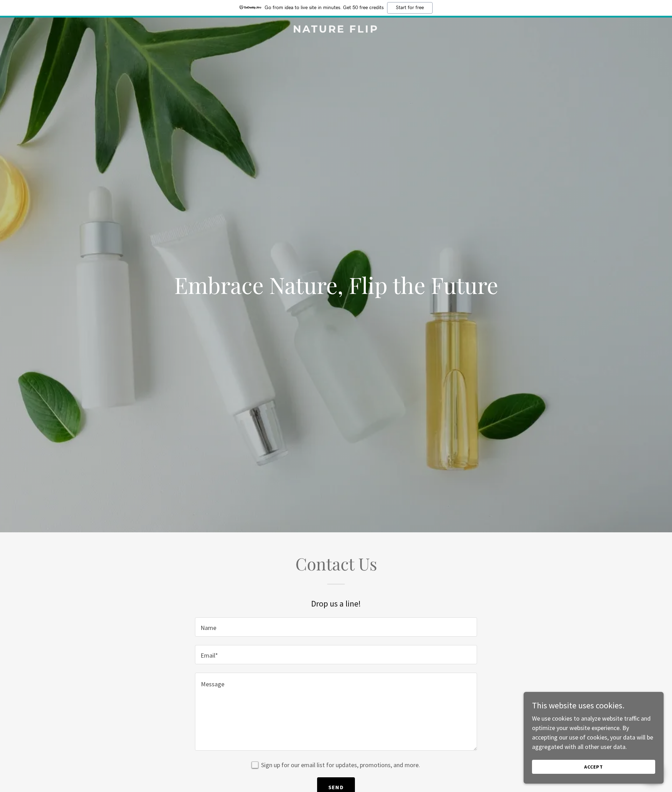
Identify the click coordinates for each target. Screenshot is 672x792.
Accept (593, 767)
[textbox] (336, 627)
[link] (336, 30)
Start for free (410, 7)
